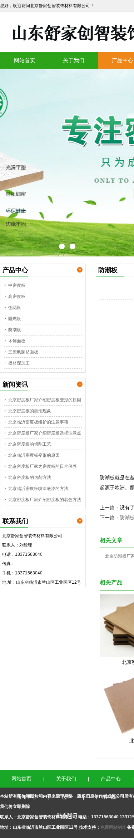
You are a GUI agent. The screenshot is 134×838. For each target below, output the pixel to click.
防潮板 (14, 329)
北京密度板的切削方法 (29, 477)
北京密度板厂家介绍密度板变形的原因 (44, 399)
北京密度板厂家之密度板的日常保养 (42, 466)
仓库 (66, 797)
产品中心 (111, 778)
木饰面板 (16, 340)
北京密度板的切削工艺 (29, 444)
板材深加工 (19, 363)
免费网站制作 (113, 827)
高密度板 (16, 296)
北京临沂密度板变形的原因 (34, 455)
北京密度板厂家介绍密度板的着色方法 (44, 499)
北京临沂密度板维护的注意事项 (38, 422)
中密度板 (16, 285)
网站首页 (24, 60)
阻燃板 (14, 318)
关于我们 (73, 60)
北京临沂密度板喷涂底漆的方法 (38, 488)
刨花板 (14, 307)
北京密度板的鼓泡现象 (29, 410)
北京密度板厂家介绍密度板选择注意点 (44, 433)
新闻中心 (26, 797)
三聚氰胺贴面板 (23, 351)
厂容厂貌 (106, 797)
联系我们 (67, 815)
